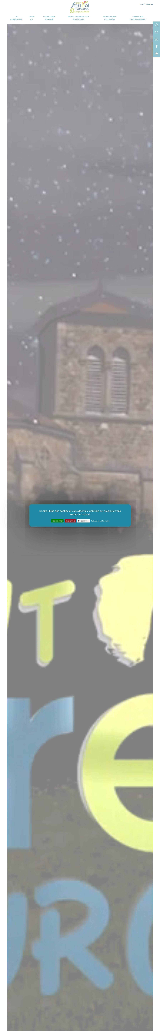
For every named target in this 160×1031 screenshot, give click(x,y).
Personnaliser (83, 521)
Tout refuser (70, 521)
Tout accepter (57, 521)
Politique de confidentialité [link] (100, 521)
